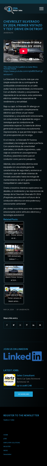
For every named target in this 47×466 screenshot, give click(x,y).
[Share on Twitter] (13, 325)
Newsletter (7, 454)
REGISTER (6, 446)
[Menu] (40, 8)
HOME (5, 435)
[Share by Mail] (40, 325)
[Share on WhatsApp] (20, 325)
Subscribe (8, 420)
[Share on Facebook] (7, 325)
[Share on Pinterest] (27, 325)
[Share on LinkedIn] (33, 325)
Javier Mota (8, 33)
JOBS (5, 438)
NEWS (5, 450)
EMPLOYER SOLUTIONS (11, 442)
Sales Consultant (26, 375)
